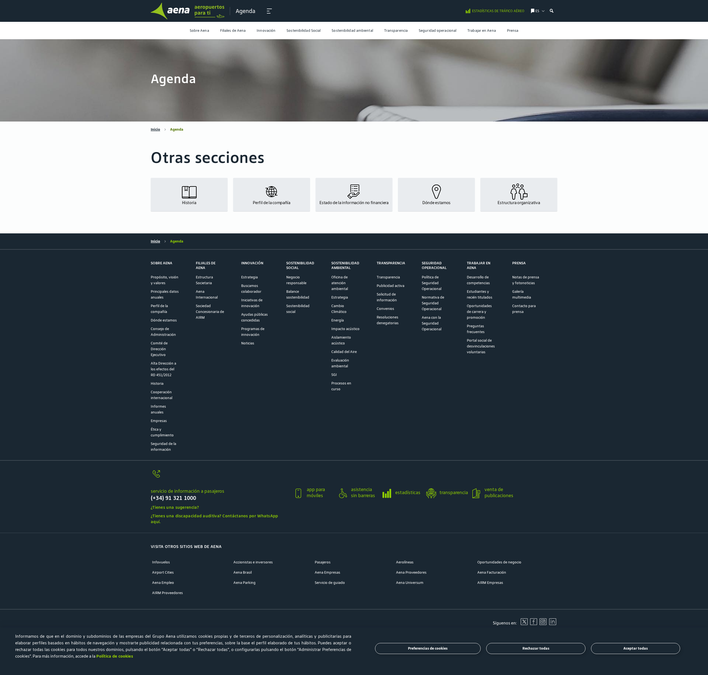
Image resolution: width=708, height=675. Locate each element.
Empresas (159, 420)
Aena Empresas (327, 572)
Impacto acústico (345, 328)
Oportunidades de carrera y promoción (479, 312)
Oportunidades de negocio (499, 562)
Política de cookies (114, 656)
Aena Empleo (163, 582)
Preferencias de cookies (427, 648)
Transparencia (396, 30)
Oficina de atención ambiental (339, 283)
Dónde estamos (164, 320)
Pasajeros (322, 562)
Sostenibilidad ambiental (352, 30)
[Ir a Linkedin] (552, 623)
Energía (337, 320)
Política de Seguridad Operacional (431, 283)
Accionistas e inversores (253, 562)
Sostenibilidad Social (304, 30)
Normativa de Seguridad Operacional (433, 303)
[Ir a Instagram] (543, 623)
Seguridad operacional (437, 30)
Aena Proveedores (411, 572)
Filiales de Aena (233, 30)
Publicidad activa (390, 285)
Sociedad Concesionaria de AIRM (210, 312)
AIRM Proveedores (167, 592)
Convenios (385, 308)
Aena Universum (409, 582)
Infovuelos (161, 562)
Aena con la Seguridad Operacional (431, 323)
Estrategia (249, 277)
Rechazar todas (535, 648)
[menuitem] (199, 30)
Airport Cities (163, 572)
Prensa (513, 30)
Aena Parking (244, 582)
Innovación (266, 30)
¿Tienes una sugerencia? (175, 507)
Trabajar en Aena (481, 30)
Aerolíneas (404, 562)
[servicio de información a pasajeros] (220, 477)
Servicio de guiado (330, 582)
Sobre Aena (199, 30)
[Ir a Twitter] (524, 623)
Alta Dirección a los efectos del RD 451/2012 (163, 369)
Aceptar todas (635, 648)
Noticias (247, 343)
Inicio (155, 129)
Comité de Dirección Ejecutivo (159, 349)
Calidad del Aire (344, 351)
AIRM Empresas (490, 582)
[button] (269, 11)
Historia (157, 383)
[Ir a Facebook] (533, 623)
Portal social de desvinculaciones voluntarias (481, 346)
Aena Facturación (491, 572)
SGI (334, 374)
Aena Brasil (242, 572)
